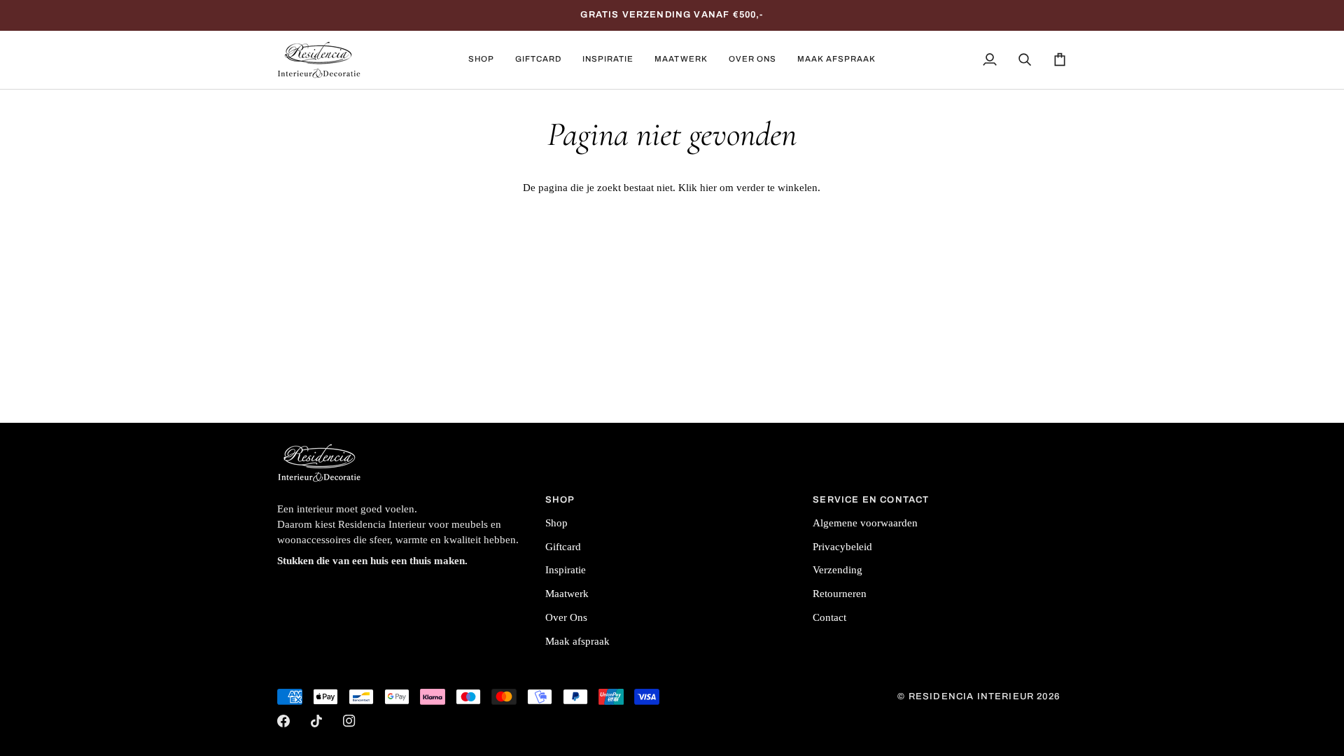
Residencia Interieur (971, 696)
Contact (829, 617)
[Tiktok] (316, 721)
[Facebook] (283, 721)
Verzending (837, 569)
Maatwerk (567, 593)
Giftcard (563, 546)
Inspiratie (565, 569)
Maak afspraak (577, 641)
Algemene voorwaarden (865, 522)
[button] (481, 60)
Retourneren (840, 593)
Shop (556, 522)
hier (708, 187)
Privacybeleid (842, 546)
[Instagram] (349, 721)
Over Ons (566, 617)
